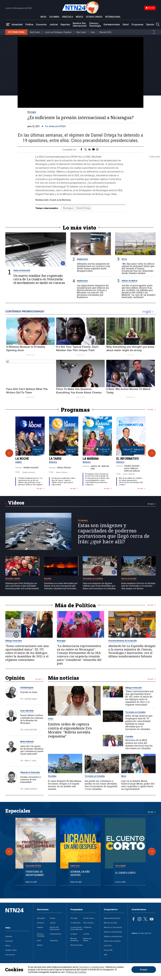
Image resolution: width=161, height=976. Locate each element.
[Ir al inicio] (17, 915)
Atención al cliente (110, 923)
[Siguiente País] (154, 33)
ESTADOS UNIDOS (94, 17)
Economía (41, 24)
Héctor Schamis (30, 789)
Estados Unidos (11, 950)
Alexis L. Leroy (30, 760)
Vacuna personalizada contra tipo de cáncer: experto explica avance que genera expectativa (63, 481)
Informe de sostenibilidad (113, 932)
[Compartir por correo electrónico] (93, 149)
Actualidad (17, 24)
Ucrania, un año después (80, 873)
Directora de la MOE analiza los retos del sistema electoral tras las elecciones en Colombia (139, 744)
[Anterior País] (154, 31)
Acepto (143, 969)
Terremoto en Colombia (93, 578)
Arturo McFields (27, 711)
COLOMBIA (54, 17)
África (124, 259)
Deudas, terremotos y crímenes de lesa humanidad (30, 779)
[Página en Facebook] (133, 919)
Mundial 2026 (105, 32)
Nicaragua (31, 112)
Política (29, 24)
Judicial (53, 24)
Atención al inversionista (113, 927)
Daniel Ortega (83, 208)
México (7, 946)
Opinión (150, 24)
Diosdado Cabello (12, 578)
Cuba (92, 32)
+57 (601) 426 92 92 (144, 933)
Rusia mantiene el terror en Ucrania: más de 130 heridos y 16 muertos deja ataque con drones (138, 586)
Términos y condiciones (91, 967)
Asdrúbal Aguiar (26, 687)
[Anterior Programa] (9, 453)
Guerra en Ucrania (128, 578)
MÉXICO (79, 17)
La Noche (22, 459)
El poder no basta (28, 692)
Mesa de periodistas (74, 940)
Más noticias (63, 678)
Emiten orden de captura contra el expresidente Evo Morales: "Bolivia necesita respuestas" (70, 730)
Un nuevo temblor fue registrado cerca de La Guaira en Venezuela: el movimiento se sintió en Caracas (39, 279)
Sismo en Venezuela (21, 270)
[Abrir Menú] (8, 24)
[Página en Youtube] (151, 919)
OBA (105, 955)
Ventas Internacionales (112, 941)
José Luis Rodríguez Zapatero (58, 32)
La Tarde (55, 459)
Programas (137, 24)
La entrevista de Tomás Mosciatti (76, 928)
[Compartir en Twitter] (85, 149)
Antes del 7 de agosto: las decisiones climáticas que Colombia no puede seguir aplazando (31, 750)
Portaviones (83, 520)
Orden (50, 719)
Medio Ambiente (27, 741)
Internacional (10, 955)
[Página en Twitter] (145, 919)
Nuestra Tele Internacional (79, 24)
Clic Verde (74, 918)
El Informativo (127, 459)
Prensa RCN (108, 950)
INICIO (43, 17)
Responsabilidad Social (112, 918)
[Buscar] (157, 24)
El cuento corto (125, 872)
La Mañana (91, 459)
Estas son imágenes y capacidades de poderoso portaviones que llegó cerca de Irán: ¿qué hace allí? (114, 533)
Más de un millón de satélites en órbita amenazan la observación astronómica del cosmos (131, 481)
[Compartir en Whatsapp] (97, 149)
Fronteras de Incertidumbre (35, 873)
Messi (123, 776)
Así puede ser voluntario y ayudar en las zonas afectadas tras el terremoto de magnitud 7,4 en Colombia (101, 785)
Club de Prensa (88, 918)
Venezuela (9, 941)
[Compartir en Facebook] (81, 149)
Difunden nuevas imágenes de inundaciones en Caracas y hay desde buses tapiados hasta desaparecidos (93, 267)
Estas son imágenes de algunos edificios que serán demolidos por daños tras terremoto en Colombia (99, 586)
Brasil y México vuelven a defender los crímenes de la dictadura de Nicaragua (31, 719)
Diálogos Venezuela (13, 641)
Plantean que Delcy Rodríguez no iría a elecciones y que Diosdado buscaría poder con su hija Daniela (22, 586)
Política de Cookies (76, 972)
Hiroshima (52, 776)
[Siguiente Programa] (152, 453)
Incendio (47, 578)
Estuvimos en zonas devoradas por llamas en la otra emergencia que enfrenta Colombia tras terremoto (61, 586)
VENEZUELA (67, 17)
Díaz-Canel (81, 32)
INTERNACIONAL (113, 17)
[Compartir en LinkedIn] (89, 149)
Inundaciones (82, 259)
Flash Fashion (88, 923)
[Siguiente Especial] (152, 851)
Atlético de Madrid (129, 281)
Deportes (65, 24)
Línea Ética (108, 946)
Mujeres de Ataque (87, 940)
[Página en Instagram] (139, 919)
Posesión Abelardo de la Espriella (122, 641)
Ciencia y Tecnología (95, 24)
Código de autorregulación (113, 936)
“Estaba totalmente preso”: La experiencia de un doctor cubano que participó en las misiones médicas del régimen (30, 481)
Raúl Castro (35, 32)
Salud (126, 24)
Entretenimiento (112, 24)
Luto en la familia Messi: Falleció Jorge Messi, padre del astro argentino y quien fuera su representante (137, 785)
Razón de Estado (76, 945)
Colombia (129, 736)
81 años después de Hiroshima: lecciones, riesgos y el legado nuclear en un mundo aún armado (65, 785)
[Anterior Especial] (9, 851)
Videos (16, 502)
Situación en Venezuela (30, 772)
